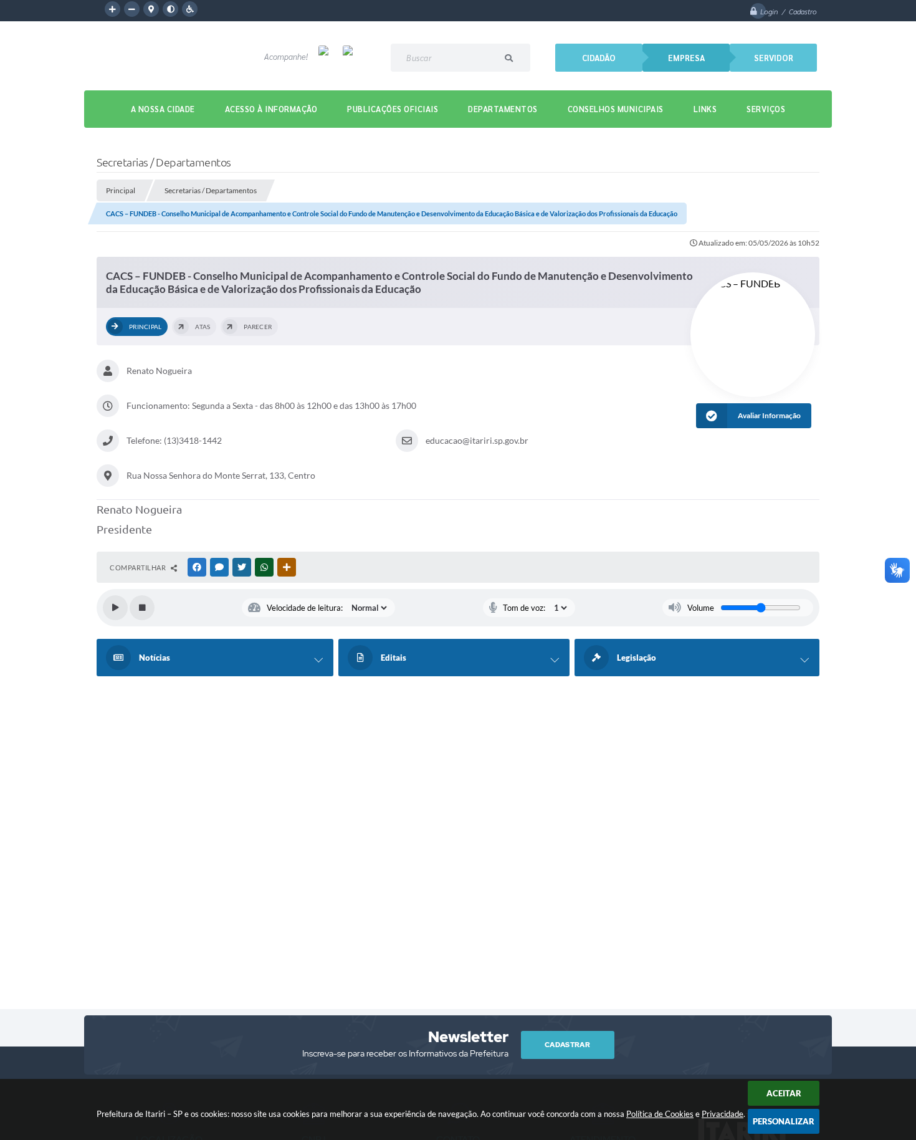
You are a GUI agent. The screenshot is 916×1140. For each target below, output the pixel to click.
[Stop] (142, 607)
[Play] (115, 607)
